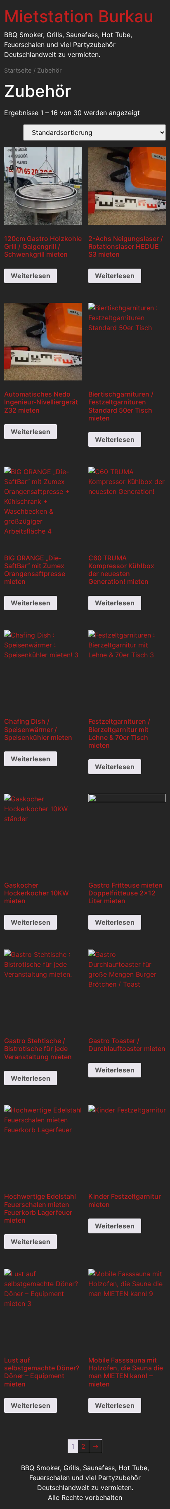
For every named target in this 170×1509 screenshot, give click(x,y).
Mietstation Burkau (78, 16)
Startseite (18, 70)
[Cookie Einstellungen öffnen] (14, 1498)
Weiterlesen (30, 276)
